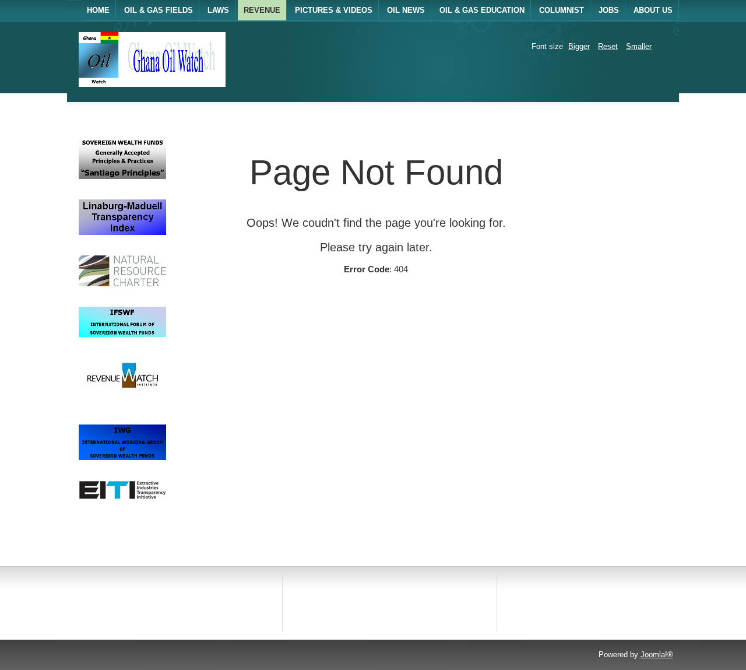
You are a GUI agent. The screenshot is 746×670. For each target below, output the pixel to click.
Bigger (579, 46)
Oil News (406, 10)
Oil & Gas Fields (158, 10)
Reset (608, 46)
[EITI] (122, 496)
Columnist (561, 10)
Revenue (262, 10)
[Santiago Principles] (122, 176)
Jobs (609, 10)
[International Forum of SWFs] (122, 334)
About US (653, 10)
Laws (218, 10)
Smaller (639, 46)
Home (98, 10)
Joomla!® (657, 654)
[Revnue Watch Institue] (122, 401)
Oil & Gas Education (482, 10)
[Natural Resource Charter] (122, 283)
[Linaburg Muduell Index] (122, 232)
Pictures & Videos (333, 10)
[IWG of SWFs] (122, 457)
